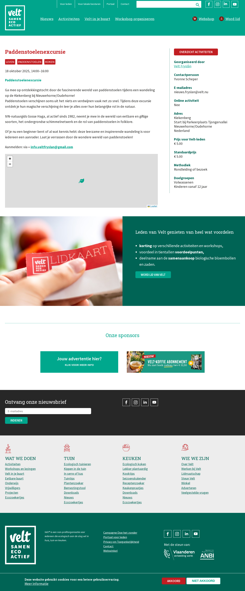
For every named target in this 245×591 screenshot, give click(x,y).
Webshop (206, 18)
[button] (81, 181)
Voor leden (66, 4)
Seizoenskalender (134, 478)
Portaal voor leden (115, 537)
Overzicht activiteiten (196, 52)
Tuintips (69, 478)
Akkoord (173, 581)
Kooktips (128, 473)
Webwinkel (110, 551)
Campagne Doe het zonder (120, 533)
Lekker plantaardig (135, 469)
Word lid (232, 18)
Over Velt (187, 464)
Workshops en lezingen (20, 469)
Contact (125, 4)
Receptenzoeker (133, 483)
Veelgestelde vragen (195, 492)
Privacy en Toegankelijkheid (121, 542)
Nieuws (46, 18)
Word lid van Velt (153, 275)
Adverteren (188, 488)
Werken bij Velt (191, 469)
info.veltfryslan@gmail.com (52, 147)
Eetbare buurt (14, 478)
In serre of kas (73, 473)
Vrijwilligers (12, 488)
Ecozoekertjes (14, 497)
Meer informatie (36, 584)
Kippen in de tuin (75, 469)
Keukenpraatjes (132, 488)
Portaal (110, 4)
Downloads (71, 492)
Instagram (217, 4)
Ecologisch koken (134, 464)
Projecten (11, 492)
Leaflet (153, 206)
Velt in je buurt (97, 18)
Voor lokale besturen (89, 4)
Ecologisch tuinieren (77, 464)
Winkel (185, 483)
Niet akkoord (203, 581)
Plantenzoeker (73, 483)
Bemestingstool (75, 488)
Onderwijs (11, 483)
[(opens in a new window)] (166, 362)
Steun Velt (188, 478)
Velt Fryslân (182, 66)
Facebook (209, 4)
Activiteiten (69, 18)
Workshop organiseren (134, 18)
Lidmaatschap (190, 473)
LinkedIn (226, 4)
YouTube (234, 4)
